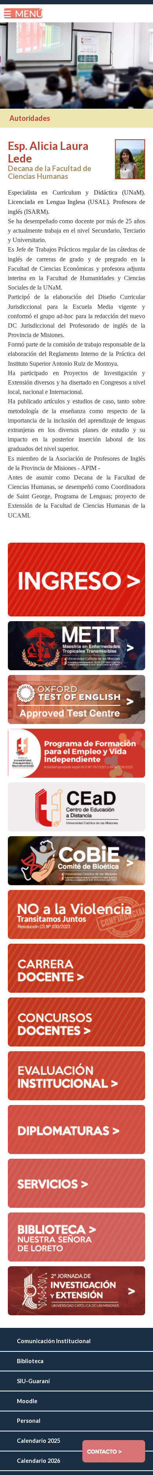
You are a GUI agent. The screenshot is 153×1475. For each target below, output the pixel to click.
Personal (28, 1420)
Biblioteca (30, 1361)
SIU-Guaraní (33, 1381)
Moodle (27, 1401)
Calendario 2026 (38, 1460)
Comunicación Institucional (54, 1341)
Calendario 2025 (38, 1440)
